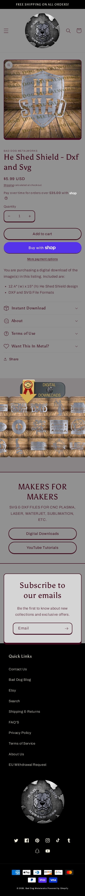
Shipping (9, 185)
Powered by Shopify (58, 888)
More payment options (42, 259)
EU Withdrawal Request (28, 764)
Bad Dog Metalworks (36, 888)
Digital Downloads (42, 534)
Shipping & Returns (24, 711)
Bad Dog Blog (20, 679)
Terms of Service (22, 743)
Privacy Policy (20, 733)
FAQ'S (14, 722)
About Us (16, 754)
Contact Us (18, 669)
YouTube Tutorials (43, 547)
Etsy (12, 690)
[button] (6, 30)
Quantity (10, 206)
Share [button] (14, 359)
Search (14, 701)
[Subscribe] (66, 628)
